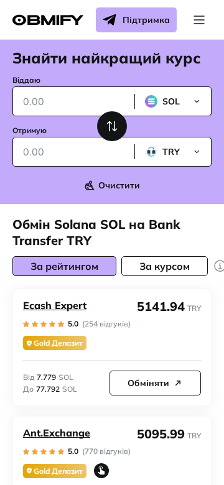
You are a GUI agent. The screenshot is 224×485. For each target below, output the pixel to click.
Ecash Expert (54, 305)
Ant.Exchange (56, 433)
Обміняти (148, 383)
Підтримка (146, 19)
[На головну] (47, 20)
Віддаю (26, 80)
